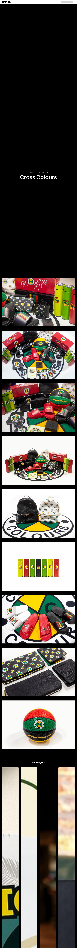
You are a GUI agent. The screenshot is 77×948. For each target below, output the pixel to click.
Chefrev (38, 2)
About (43, 2)
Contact (48, 2)
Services (33, 2)
